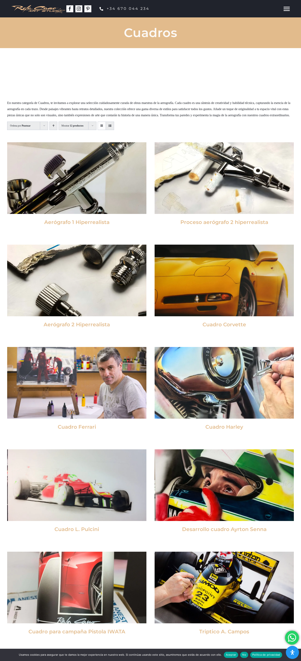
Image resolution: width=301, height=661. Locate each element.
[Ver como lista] (110, 126)
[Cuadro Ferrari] (76, 383)
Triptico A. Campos (224, 631)
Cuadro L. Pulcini (76, 529)
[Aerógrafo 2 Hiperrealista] (76, 280)
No (244, 654)
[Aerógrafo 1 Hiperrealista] (76, 178)
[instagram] (78, 8)
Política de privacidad (266, 654)
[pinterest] (87, 8)
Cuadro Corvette (224, 324)
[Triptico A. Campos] (224, 587)
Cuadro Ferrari (77, 427)
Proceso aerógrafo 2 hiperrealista (224, 222)
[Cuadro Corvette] (224, 280)
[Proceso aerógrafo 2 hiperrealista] (224, 178)
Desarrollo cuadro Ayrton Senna (224, 529)
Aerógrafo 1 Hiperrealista (77, 222)
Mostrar (72, 125)
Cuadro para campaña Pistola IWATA (76, 631)
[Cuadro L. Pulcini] (76, 485)
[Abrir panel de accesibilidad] (292, 652)
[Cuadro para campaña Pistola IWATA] (76, 587)
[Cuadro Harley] (224, 383)
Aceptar (231, 654)
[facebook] (69, 8)
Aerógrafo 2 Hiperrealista (77, 324)
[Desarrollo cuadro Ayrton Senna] (224, 485)
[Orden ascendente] (53, 126)
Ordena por (20, 125)
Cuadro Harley (224, 427)
